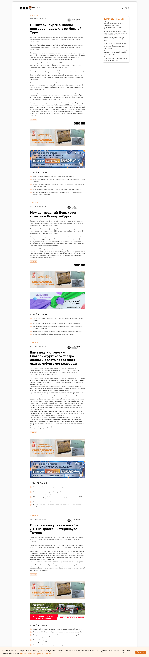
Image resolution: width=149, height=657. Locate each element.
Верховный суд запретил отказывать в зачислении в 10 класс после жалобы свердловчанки (57, 193)
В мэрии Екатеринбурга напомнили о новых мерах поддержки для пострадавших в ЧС (57, 641)
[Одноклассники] (77, 123)
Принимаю (140, 652)
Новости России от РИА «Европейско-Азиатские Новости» (26, 8)
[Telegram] (79, 123)
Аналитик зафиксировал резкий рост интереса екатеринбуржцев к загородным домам (115, 33)
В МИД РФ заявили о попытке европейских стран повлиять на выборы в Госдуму (59, 180)
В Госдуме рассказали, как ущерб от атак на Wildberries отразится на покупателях (115, 52)
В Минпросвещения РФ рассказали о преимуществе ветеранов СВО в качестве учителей (58, 185)
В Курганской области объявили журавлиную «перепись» (53, 176)
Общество (33, 119)
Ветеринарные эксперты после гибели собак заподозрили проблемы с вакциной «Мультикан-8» (58, 636)
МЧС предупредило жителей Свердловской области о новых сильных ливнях (58, 319)
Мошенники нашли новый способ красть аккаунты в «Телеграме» (56, 502)
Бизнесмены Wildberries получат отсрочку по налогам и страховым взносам (57, 488)
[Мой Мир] (82, 123)
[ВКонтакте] (75, 123)
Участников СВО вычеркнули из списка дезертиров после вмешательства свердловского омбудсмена (115, 46)
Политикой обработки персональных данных (35, 654)
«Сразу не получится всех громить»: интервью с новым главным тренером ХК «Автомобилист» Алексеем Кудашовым (113, 25)
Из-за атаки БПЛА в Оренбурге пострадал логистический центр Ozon (58, 189)
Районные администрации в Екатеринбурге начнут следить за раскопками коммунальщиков (55, 493)
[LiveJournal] (84, 123)
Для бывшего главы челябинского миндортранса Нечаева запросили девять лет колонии (57, 327)
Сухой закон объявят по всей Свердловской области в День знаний (114, 39)
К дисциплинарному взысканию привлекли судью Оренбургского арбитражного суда (115, 58)
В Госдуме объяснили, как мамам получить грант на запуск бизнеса (57, 323)
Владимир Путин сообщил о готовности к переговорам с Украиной (57, 331)
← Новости (34, 15)
